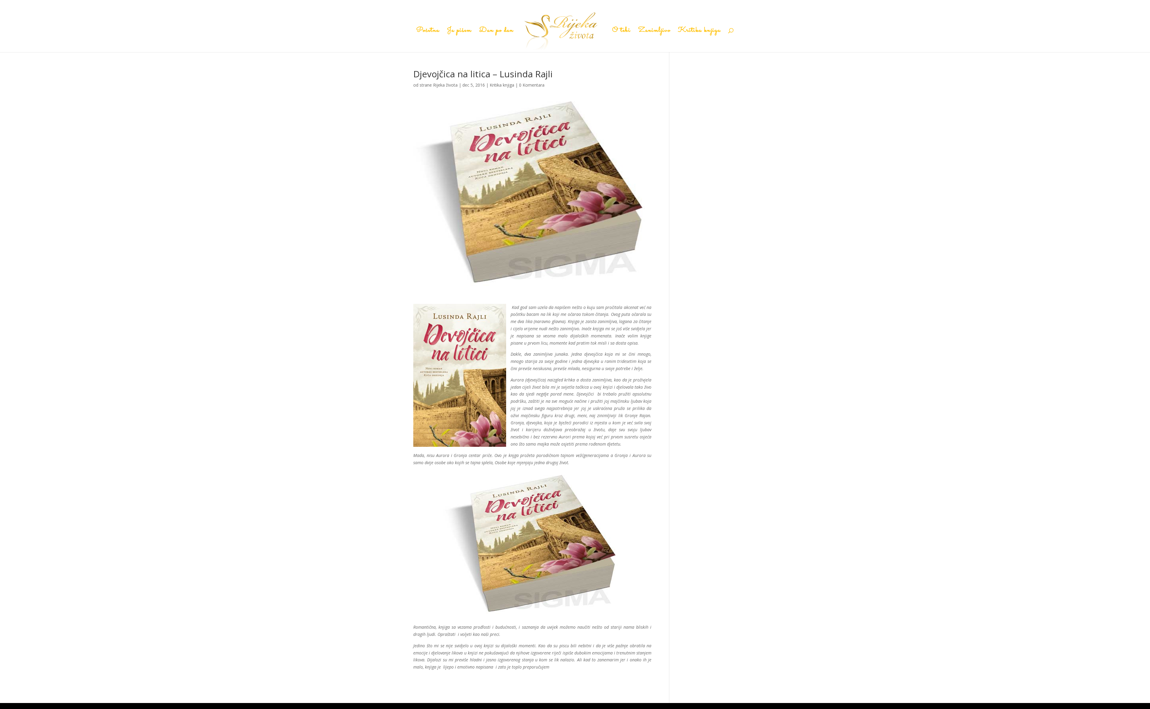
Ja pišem (459, 32)
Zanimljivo (654, 32)
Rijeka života (445, 85)
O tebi (621, 32)
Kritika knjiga (699, 32)
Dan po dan (496, 32)
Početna (428, 32)
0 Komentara (531, 85)
